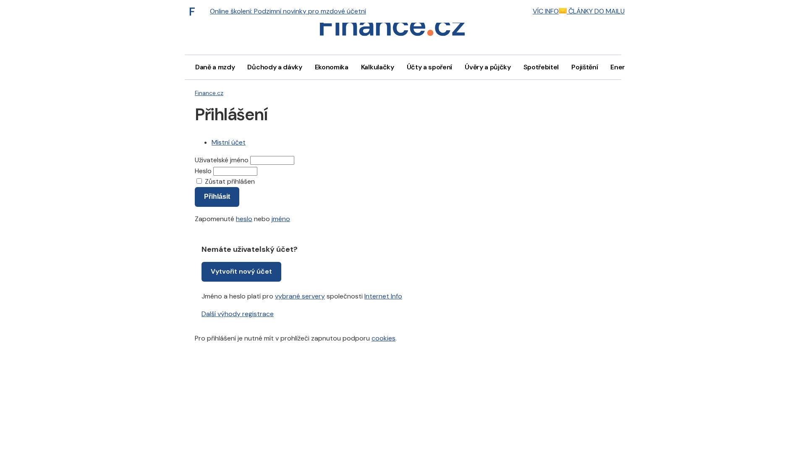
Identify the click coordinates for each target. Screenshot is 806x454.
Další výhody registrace (238, 313)
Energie (622, 67)
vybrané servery (300, 296)
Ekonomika (331, 67)
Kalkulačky (377, 67)
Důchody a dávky (274, 67)
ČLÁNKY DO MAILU (596, 11)
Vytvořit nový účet (241, 271)
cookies (383, 338)
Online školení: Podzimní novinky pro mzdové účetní (288, 11)
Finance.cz (209, 93)
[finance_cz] (194, 11)
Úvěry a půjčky (488, 67)
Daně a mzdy (215, 67)
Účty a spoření (430, 67)
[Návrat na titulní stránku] (392, 27)
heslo (244, 218)
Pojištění (584, 67)
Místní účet (229, 142)
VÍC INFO (546, 11)
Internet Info (383, 296)
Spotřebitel (541, 67)
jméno (281, 218)
